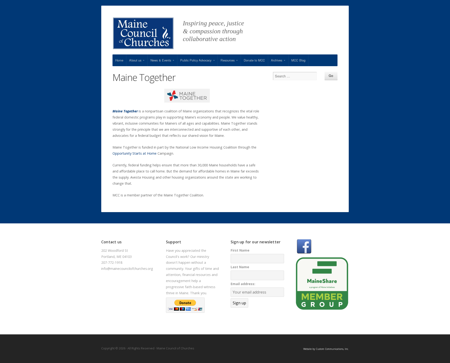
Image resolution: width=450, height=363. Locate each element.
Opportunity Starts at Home (134, 153)
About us (135, 60)
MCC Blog (298, 60)
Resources (228, 60)
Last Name (240, 267)
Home (119, 60)
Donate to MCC (254, 60)
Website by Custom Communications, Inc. (326, 349)
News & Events (160, 60)
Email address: (243, 284)
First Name (240, 250)
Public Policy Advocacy (195, 60)
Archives (276, 60)
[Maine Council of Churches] (147, 35)
